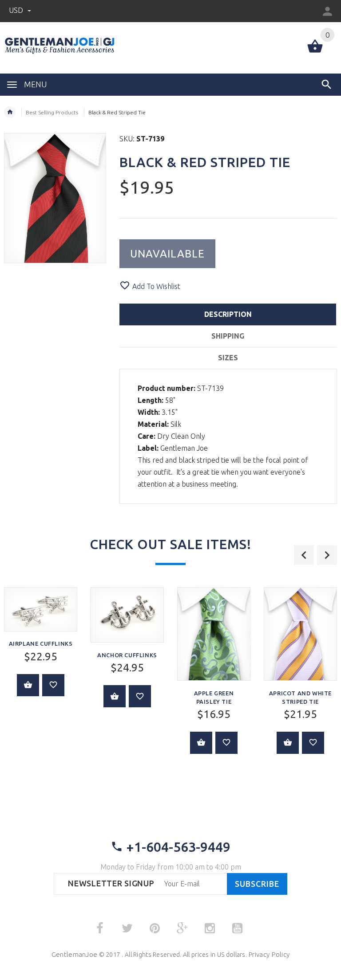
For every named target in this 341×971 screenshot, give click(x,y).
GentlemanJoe (74, 954)
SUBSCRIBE (257, 884)
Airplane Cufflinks (41, 643)
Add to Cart (28, 685)
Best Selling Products (52, 112)
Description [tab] (228, 314)
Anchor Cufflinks (127, 655)
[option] (127, 653)
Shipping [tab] (227, 336)
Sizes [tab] (228, 358)
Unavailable (167, 254)
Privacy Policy (268, 954)
